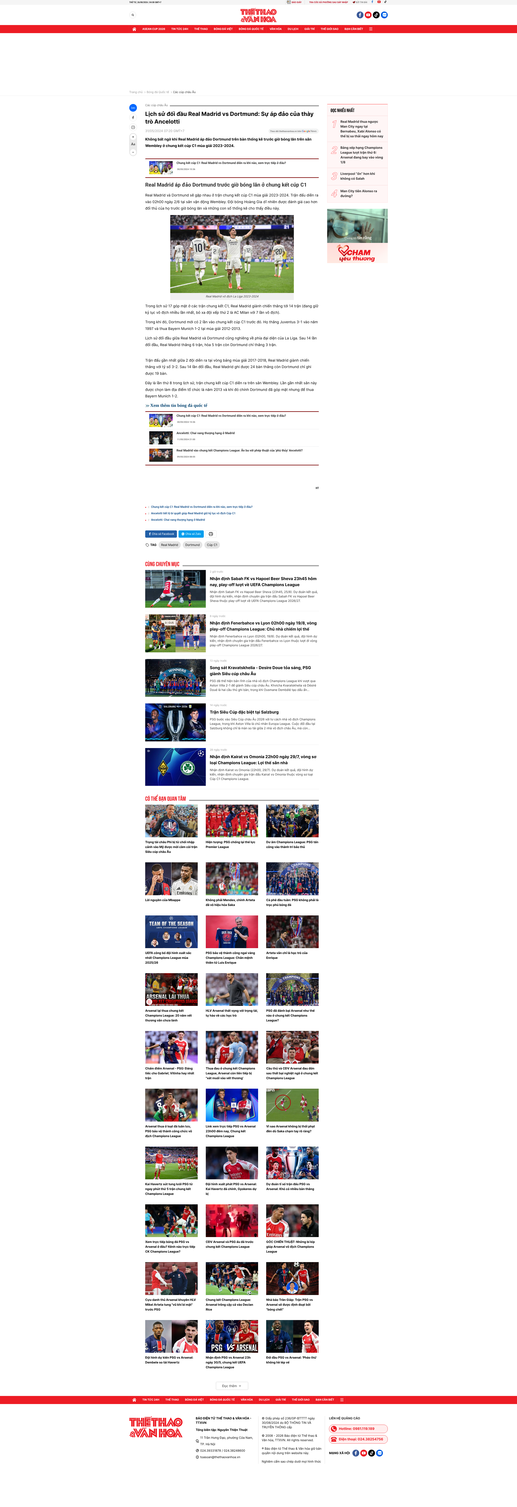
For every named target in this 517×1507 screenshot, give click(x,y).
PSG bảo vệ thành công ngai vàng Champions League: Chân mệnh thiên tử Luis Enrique (230, 957)
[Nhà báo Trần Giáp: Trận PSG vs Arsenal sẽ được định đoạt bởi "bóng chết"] (292, 1278)
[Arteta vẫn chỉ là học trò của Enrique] (292, 931)
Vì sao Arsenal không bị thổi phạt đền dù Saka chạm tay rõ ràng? (290, 1128)
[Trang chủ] (134, 29)
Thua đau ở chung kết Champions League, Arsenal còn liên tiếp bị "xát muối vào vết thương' (230, 1073)
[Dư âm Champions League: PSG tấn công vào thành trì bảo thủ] (292, 821)
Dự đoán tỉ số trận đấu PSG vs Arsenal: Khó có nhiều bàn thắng (290, 1186)
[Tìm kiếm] (132, 15)
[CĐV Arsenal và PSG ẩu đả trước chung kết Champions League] (232, 1220)
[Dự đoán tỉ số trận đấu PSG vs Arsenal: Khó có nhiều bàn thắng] (292, 1163)
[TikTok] (386, 2)
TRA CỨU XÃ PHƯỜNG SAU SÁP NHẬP (328, 2)
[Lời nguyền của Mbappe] (171, 878)
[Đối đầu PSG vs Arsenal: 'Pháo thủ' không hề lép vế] (292, 1336)
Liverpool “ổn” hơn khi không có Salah (357, 176)
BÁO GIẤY (297, 2)
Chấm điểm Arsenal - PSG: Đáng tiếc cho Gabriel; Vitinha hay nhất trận (169, 1073)
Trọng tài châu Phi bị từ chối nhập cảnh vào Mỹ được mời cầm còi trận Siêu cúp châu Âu (171, 847)
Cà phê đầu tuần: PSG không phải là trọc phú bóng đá (292, 902)
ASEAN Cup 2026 (153, 29)
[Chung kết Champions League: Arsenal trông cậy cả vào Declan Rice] (232, 1278)
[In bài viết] (133, 127)
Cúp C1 (212, 545)
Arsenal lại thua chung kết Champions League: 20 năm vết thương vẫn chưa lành (168, 1015)
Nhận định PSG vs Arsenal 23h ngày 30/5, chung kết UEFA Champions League (228, 1362)
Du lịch (293, 29)
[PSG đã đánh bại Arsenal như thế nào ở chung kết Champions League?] (292, 989)
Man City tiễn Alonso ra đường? (358, 193)
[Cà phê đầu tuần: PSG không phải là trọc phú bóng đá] (292, 878)
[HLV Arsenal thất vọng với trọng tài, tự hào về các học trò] (232, 989)
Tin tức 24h (179, 29)
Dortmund (192, 545)
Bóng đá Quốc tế (158, 92)
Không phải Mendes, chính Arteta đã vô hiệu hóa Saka (230, 902)
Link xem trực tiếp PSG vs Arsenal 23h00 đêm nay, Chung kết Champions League (231, 1131)
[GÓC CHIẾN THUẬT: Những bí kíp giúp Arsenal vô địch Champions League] (292, 1220)
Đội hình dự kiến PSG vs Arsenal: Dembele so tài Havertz (169, 1360)
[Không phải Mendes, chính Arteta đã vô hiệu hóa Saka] (232, 878)
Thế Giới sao (329, 29)
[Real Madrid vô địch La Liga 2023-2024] (232, 254)
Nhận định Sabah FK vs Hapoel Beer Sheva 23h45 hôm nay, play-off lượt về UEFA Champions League (263, 581)
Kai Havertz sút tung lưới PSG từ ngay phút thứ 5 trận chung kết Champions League (169, 1189)
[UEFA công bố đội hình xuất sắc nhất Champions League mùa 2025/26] (171, 931)
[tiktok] (376, 15)
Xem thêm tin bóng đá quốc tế (178, 405)
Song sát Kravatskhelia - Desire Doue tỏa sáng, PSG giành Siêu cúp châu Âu (260, 670)
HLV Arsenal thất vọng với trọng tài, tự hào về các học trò (232, 1013)
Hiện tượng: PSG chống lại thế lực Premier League (230, 844)
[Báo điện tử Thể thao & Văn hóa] (259, 15)
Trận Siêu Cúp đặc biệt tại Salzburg (244, 712)
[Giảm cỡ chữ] (133, 152)
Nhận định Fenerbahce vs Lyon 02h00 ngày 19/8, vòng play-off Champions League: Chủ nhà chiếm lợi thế (263, 626)
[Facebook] (372, 2)
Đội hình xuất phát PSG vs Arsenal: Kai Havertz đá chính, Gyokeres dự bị (231, 1189)
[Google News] (293, 132)
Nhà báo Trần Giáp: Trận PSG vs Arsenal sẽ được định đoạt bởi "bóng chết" (289, 1304)
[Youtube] (379, 2)
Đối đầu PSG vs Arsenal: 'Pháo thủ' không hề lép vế (291, 1360)
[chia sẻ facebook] (133, 117)
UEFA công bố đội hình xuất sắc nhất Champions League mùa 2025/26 (168, 957)
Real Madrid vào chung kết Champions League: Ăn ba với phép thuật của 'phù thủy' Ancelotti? (240, 450)
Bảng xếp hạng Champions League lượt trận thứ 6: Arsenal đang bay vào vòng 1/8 (361, 155)
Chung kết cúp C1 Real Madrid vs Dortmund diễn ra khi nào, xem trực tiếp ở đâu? (231, 163)
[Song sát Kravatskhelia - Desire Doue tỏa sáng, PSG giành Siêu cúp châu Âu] (175, 678)
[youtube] (368, 15)
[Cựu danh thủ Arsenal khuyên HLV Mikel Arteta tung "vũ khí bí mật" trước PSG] (171, 1278)
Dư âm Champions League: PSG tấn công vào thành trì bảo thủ (292, 844)
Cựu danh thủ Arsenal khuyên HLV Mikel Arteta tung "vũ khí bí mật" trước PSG (170, 1304)
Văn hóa (276, 29)
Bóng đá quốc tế (251, 29)
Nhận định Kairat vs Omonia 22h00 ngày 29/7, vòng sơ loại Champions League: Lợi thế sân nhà (263, 759)
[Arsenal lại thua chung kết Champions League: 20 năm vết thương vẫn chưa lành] (171, 989)
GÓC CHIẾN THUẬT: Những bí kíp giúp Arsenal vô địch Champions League (290, 1246)
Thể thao (201, 29)
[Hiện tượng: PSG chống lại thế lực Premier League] (232, 821)
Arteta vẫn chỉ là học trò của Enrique (287, 955)
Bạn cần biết (354, 29)
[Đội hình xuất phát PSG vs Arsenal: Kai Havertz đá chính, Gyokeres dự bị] (232, 1163)
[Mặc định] (133, 145)
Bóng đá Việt (223, 29)
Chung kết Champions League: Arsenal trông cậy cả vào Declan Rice (229, 1304)
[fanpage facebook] (360, 15)
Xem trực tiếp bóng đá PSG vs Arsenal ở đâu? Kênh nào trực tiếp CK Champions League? (170, 1246)
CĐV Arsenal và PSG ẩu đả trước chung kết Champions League (230, 1244)
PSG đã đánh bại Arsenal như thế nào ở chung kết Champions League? (290, 1015)
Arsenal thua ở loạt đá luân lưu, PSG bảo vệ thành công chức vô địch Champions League (168, 1131)
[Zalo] (384, 15)
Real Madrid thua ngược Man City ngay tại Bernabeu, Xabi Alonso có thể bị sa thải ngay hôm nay (361, 129)
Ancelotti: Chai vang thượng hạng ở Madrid (206, 433)
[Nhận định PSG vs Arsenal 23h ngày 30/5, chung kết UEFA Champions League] (232, 1336)
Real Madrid (169, 545)
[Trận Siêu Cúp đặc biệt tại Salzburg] (175, 722)
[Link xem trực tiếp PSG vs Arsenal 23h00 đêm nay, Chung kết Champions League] (232, 1105)
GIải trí (309, 29)
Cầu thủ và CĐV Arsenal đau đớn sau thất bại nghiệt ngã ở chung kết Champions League (292, 1073)
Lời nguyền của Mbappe (162, 900)
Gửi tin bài (361, 2)
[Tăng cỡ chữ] (133, 137)
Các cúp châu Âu (184, 92)
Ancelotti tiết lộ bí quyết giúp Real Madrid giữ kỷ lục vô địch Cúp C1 (193, 513)
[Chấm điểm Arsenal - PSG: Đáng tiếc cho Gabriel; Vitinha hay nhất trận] (171, 1047)
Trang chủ (136, 92)
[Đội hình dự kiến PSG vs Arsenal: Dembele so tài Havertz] (171, 1336)
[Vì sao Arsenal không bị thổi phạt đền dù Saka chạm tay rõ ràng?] (292, 1105)
